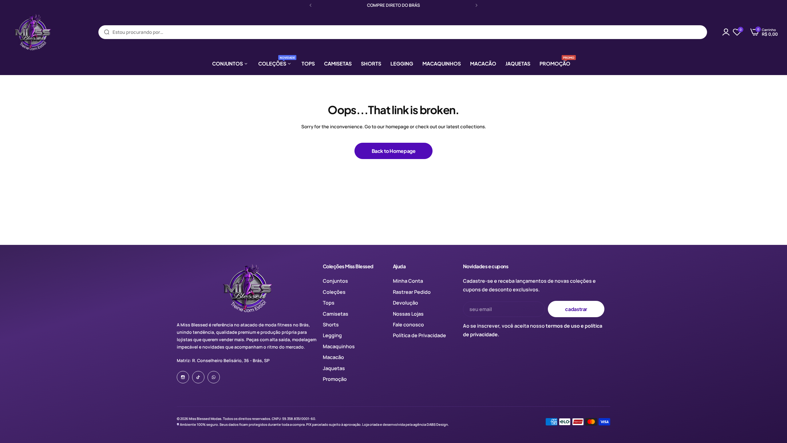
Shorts (331, 324)
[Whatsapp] (214, 377)
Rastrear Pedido (412, 292)
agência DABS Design (430, 424)
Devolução (405, 302)
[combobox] (402, 32)
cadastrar (576, 309)
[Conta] (726, 32)
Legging (332, 335)
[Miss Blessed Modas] (32, 32)
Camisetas (335, 313)
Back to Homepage (394, 151)
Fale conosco (408, 324)
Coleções (334, 292)
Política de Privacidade (419, 335)
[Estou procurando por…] (106, 32)
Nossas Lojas (408, 313)
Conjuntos (335, 280)
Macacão (333, 357)
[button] (310, 5)
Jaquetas (334, 368)
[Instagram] (183, 377)
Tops (328, 302)
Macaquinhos (339, 346)
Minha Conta (408, 280)
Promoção (335, 379)
